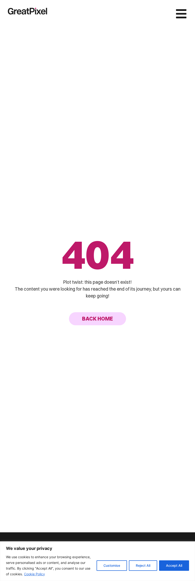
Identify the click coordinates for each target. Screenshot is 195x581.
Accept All (174, 565)
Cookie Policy (34, 574)
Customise (111, 565)
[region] (97, 561)
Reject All (143, 565)
